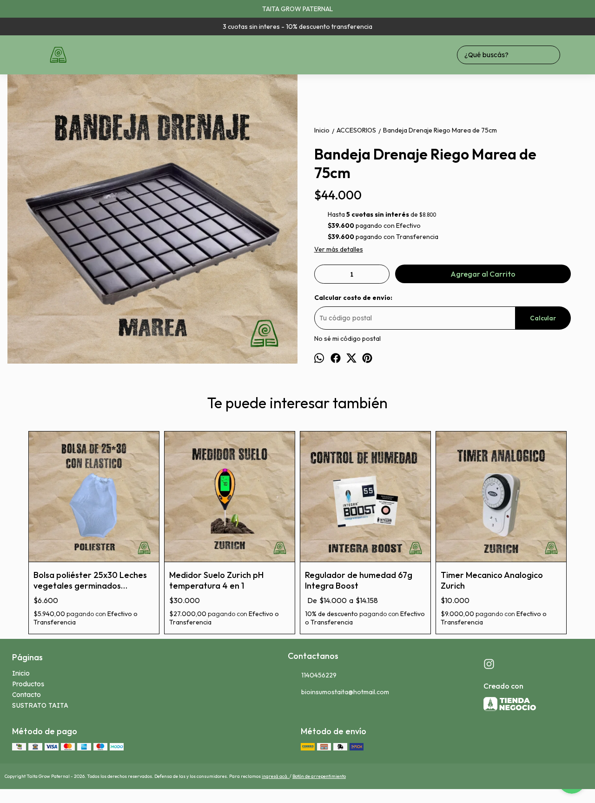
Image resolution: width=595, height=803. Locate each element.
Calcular (543, 318)
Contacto (26, 694)
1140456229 (319, 675)
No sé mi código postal (347, 338)
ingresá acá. (276, 776)
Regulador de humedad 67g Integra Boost (358, 580)
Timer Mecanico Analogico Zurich (492, 580)
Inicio (21, 673)
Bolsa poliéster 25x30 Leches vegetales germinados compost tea (90, 580)
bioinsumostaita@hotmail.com (345, 692)
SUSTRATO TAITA (40, 705)
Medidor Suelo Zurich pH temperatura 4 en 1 (216, 580)
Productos (28, 684)
